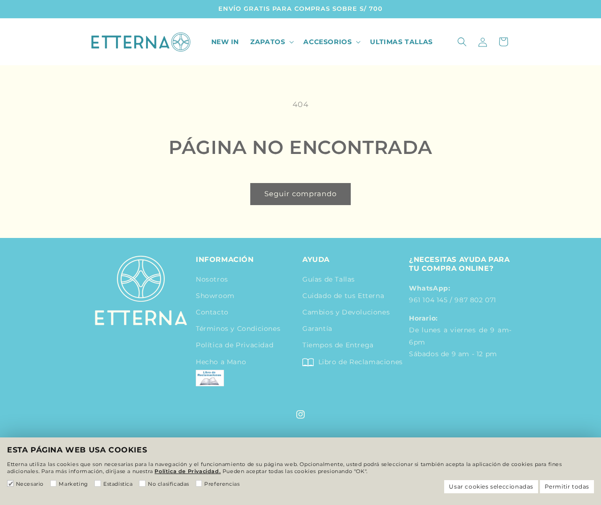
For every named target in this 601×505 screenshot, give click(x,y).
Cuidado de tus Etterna (343, 295)
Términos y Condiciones (238, 328)
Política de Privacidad (234, 345)
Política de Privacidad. (187, 471)
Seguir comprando (300, 193)
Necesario (30, 484)
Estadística (117, 484)
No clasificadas (168, 484)
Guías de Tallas (328, 279)
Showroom (215, 295)
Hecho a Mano (221, 362)
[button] (271, 42)
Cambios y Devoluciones (346, 312)
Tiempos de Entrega (338, 345)
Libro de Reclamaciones (359, 362)
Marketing (73, 484)
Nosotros (212, 279)
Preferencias (221, 484)
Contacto (212, 312)
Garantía (317, 328)
